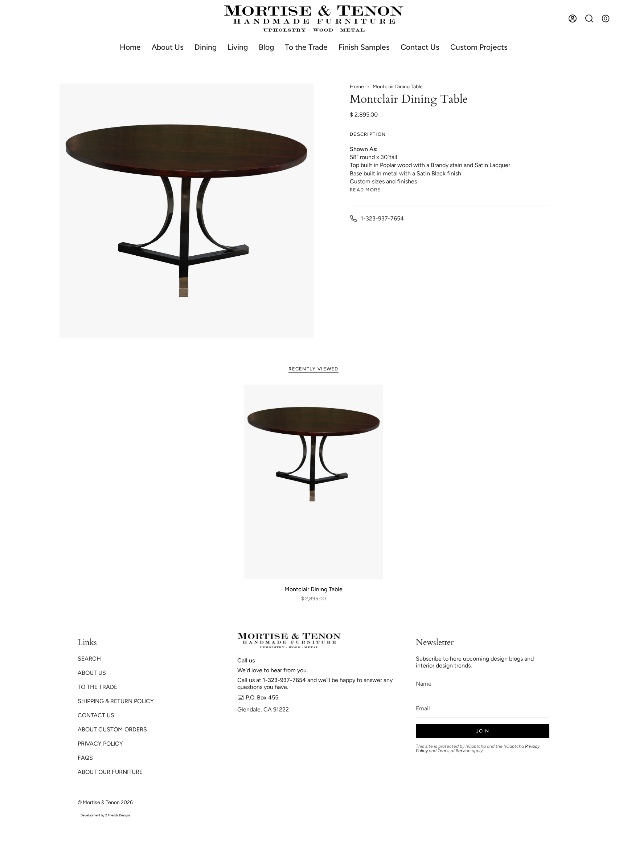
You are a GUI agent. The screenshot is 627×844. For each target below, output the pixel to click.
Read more (365, 189)
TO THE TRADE (97, 686)
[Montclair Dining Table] (313, 482)
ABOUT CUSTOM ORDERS (112, 729)
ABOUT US (92, 672)
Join (482, 731)
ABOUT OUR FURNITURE (110, 771)
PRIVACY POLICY (100, 743)
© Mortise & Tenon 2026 (105, 802)
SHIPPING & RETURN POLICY (116, 701)
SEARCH (89, 658)
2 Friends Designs (117, 815)
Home (357, 87)
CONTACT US (96, 715)
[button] (205, 47)
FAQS (85, 757)
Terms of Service (454, 750)
